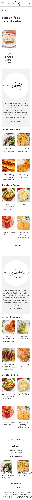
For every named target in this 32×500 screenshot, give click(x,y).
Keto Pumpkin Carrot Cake (9, 58)
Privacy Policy (16, 450)
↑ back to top (16, 439)
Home (4, 10)
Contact (16, 487)
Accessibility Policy (16, 452)
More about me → (16, 121)
